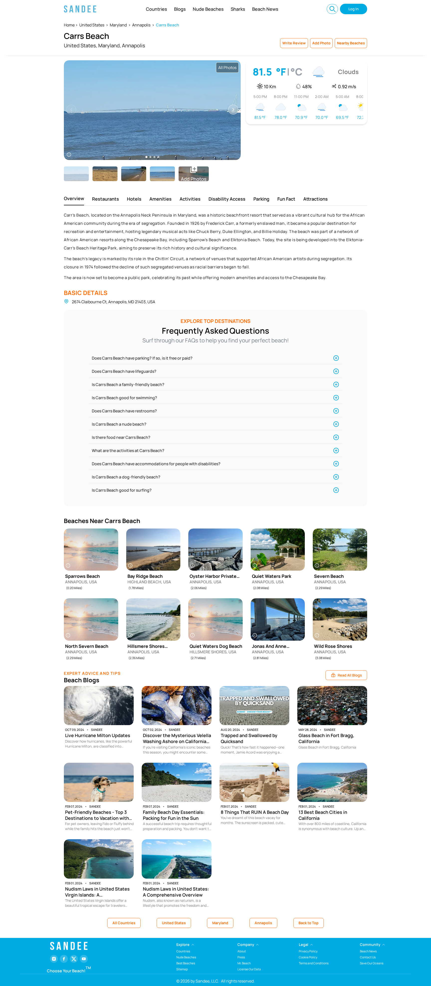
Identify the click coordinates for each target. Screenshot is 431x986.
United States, (80, 45)
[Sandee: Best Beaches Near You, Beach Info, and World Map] (80, 8)
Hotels (134, 199)
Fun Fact (286, 199)
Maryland (118, 25)
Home (69, 25)
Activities (190, 199)
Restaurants (105, 199)
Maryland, (109, 45)
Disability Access (227, 199)
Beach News (265, 9)
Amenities (160, 199)
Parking (261, 199)
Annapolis (141, 25)
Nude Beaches (208, 9)
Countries (156, 9)
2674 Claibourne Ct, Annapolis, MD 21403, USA (113, 301)
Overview (74, 198)
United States (91, 25)
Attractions (315, 199)
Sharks (238, 9)
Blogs (180, 9)
